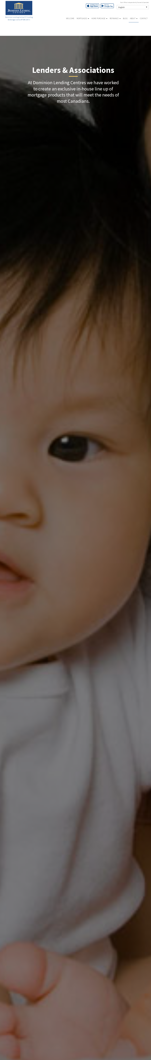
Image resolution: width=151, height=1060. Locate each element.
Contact (144, 18)
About (133, 18)
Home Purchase (98, 18)
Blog (125, 18)
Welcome (70, 18)
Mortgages (82, 18)
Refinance (114, 18)
